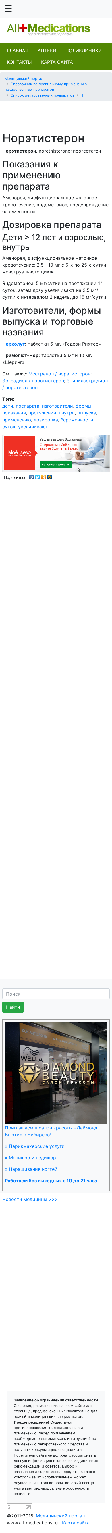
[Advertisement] (58, 113)
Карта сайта (57, 62)
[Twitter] (38, 475)
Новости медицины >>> (30, 1199)
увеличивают (33, 426)
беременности (77, 420)
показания (14, 413)
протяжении (42, 413)
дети (7, 406)
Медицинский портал (24, 78)
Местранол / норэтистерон (59, 374)
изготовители (57, 406)
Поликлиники (83, 50)
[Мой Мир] (50, 475)
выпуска (86, 413)
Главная (17, 50)
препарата (27, 406)
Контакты (19, 62)
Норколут (13, 344)
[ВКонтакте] (32, 475)
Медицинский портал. (61, 1516)
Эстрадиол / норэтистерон (33, 380)
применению (16, 420)
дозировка (46, 420)
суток (9, 426)
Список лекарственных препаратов (42, 95)
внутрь (67, 413)
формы (83, 406)
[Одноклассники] (44, 475)
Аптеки (47, 50)
